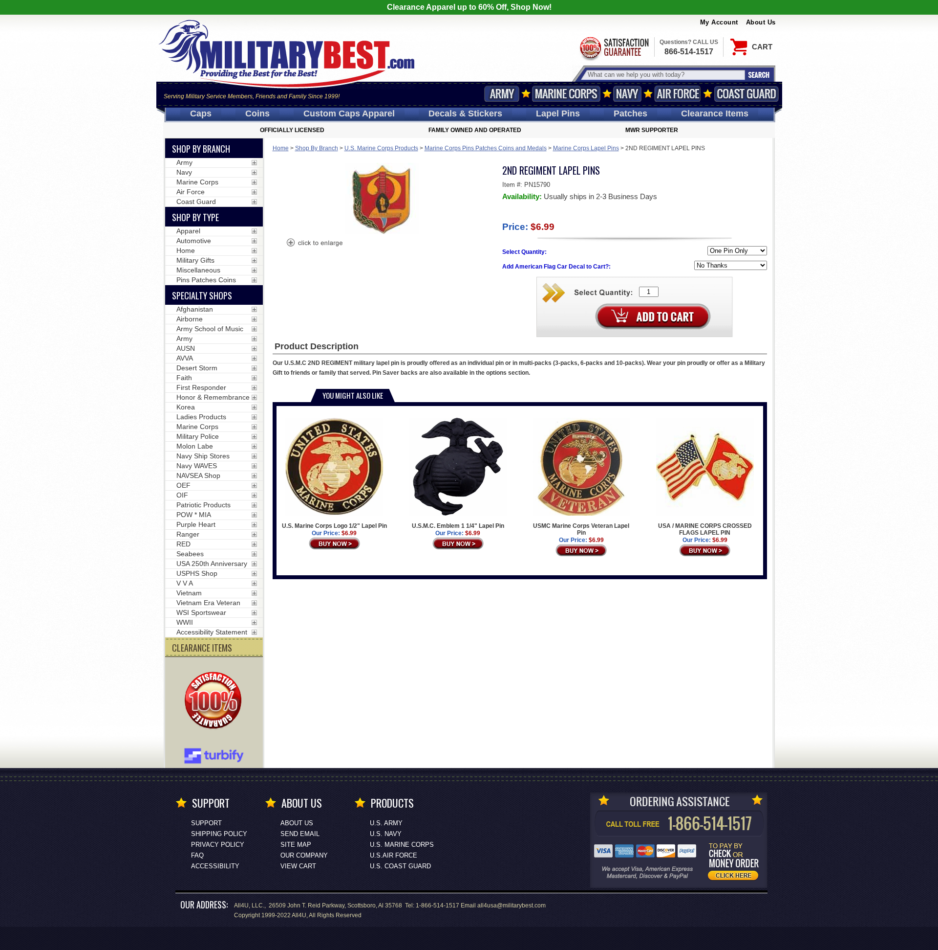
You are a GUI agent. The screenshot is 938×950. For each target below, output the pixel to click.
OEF (183, 485)
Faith (184, 378)
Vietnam (189, 593)
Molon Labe (194, 446)
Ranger (187, 534)
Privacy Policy (217, 844)
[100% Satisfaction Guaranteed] (215, 701)
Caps (201, 113)
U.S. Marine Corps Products (381, 148)
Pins (558, 113)
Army (501, 93)
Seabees (190, 554)
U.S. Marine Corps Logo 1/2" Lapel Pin (334, 525)
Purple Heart (195, 524)
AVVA (184, 358)
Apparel (188, 231)
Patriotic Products (203, 505)
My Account (719, 22)
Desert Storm (196, 368)
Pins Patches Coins (206, 280)
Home (281, 148)
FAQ (197, 855)
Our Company (304, 855)
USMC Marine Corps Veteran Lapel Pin (581, 529)
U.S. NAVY (386, 833)
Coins (257, 113)
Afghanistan (194, 309)
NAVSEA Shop (198, 475)
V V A (184, 583)
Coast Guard (747, 93)
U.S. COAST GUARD (400, 866)
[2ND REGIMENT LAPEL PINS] (314, 243)
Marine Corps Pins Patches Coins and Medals (486, 148)
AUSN (185, 348)
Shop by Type (195, 217)
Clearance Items (714, 113)
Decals (465, 113)
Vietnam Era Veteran (208, 603)
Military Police (197, 436)
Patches (630, 113)
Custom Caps (349, 113)
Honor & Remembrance (213, 397)
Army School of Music (209, 329)
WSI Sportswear (201, 612)
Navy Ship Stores (203, 456)
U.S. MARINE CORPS (402, 844)
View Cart (298, 866)
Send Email (300, 833)
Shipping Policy (219, 833)
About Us (761, 22)
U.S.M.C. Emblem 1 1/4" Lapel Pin (458, 525)
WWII (184, 622)
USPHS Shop (196, 573)
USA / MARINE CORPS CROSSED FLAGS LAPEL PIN (705, 529)
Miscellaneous (198, 270)
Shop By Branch (316, 148)
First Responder (201, 387)
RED (183, 544)
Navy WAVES (196, 466)
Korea (185, 407)
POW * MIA (193, 515)
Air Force (677, 93)
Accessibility (215, 866)
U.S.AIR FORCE (393, 855)
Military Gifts (195, 260)
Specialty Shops (202, 295)
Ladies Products (201, 417)
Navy (627, 93)
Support (206, 823)
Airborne (189, 319)
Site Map (295, 844)
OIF (182, 495)
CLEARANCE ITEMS (202, 647)
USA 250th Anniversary (211, 563)
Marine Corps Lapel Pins (586, 148)
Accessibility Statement (211, 632)
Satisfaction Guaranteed (614, 47)
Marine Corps (566, 93)
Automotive (193, 241)
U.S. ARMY (386, 823)
